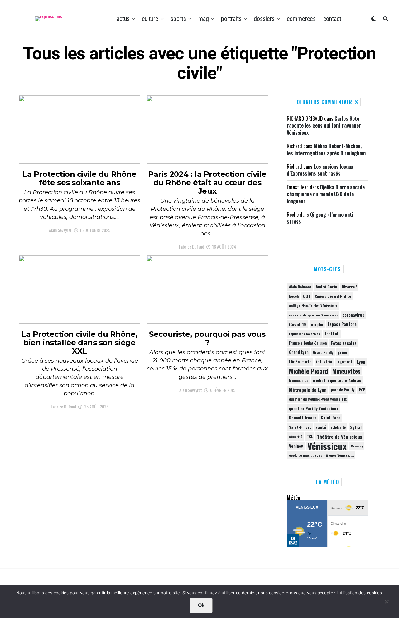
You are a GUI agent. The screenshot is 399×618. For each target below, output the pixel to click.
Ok (201, 605)
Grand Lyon (299, 352)
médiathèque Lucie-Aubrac (337, 380)
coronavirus (353, 315)
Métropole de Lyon (308, 389)
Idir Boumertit (300, 361)
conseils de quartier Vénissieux (313, 314)
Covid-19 (298, 324)
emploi (317, 324)
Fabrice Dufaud (191, 246)
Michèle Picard (308, 371)
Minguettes (346, 371)
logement (344, 362)
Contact (332, 18)
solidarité (338, 427)
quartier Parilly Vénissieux (313, 408)
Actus (123, 18)
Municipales (298, 380)
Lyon (361, 362)
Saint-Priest (300, 427)
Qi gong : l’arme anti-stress (321, 218)
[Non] (386, 603)
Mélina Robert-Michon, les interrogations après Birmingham (326, 149)
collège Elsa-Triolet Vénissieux (313, 305)
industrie (324, 361)
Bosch (294, 296)
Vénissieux (327, 446)
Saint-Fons (331, 418)
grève (342, 352)
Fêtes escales (344, 343)
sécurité (295, 436)
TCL (310, 436)
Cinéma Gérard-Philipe (333, 296)
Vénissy (357, 445)
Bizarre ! (349, 287)
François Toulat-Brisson (308, 342)
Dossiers (264, 18)
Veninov (296, 446)
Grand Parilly (323, 352)
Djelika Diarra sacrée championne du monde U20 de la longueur (326, 194)
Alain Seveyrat (60, 230)
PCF (362, 390)
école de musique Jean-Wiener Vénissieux (321, 455)
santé (320, 427)
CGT (306, 296)
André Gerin (326, 287)
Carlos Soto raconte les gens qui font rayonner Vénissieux (324, 125)
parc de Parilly (342, 389)
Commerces (301, 18)
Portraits (231, 18)
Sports (178, 18)
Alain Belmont (300, 286)
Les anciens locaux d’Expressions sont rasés (320, 170)
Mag (203, 18)
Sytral (356, 427)
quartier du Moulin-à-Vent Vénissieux (318, 399)
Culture (150, 18)
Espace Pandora (342, 324)
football (331, 333)
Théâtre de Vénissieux (339, 436)
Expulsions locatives (304, 333)
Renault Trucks (302, 418)
